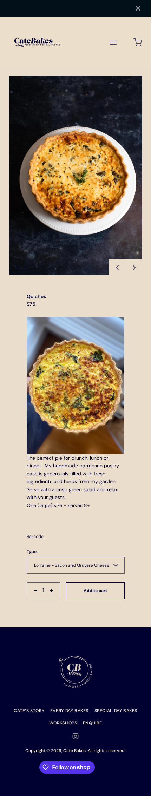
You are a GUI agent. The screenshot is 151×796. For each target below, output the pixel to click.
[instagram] (75, 736)
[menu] (113, 42)
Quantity (35, 602)
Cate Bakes (74, 751)
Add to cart (95, 590)
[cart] (138, 42)
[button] (138, 8)
